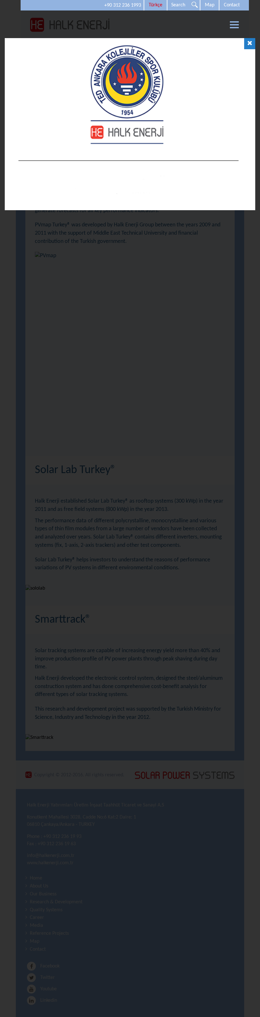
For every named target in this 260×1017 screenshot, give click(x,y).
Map (209, 5)
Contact (232, 5)
